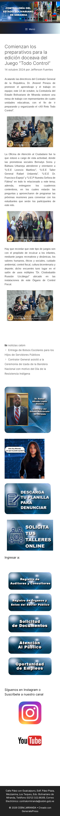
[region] (30, 12)
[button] (20, 18)
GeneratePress (30, 811)
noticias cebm (16, 345)
